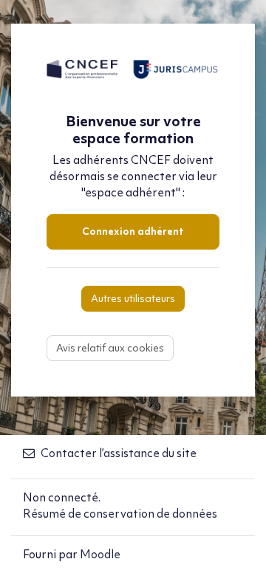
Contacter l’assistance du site (119, 454)
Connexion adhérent (133, 232)
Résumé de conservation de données (120, 515)
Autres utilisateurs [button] (133, 299)
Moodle (100, 555)
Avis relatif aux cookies (110, 349)
